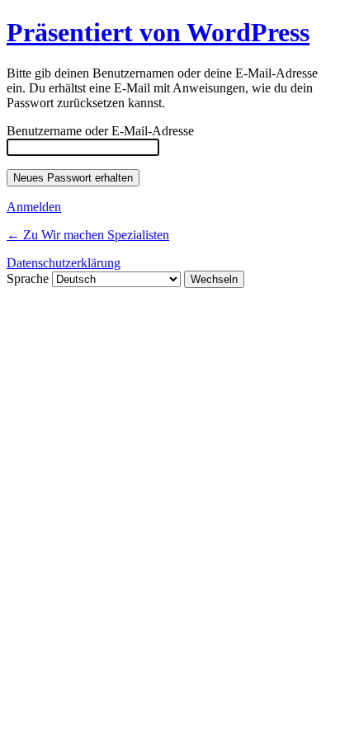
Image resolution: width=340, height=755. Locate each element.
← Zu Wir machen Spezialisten (88, 235)
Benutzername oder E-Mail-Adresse (100, 131)
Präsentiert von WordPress (158, 32)
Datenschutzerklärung (63, 263)
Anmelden (34, 207)
